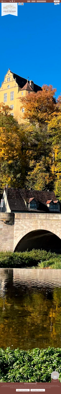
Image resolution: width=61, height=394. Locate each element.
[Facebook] (14, 1)
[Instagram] (12, 1)
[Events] (22, 4)
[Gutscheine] (19, 4)
